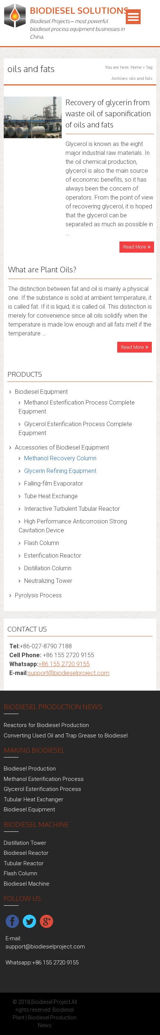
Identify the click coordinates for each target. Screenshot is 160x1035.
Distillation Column (47, 568)
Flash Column (41, 542)
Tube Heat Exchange (51, 496)
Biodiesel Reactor (26, 853)
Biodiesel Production (30, 768)
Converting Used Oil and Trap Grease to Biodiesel (66, 735)
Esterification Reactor (52, 555)
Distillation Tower (25, 843)
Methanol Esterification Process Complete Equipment (77, 407)
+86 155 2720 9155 (64, 664)
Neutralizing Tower (48, 580)
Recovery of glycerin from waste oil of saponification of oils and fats (108, 113)
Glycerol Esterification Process (42, 789)
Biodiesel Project (50, 1002)
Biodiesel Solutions (79, 10)
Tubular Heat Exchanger (33, 799)
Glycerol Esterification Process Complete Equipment (75, 429)
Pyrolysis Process (38, 595)
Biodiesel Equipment (41, 391)
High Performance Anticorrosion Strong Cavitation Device (73, 526)
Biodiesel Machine (26, 883)
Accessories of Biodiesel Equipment (62, 447)
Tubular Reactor (24, 863)
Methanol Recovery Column (60, 458)
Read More (134, 247)
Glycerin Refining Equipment (60, 470)
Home (136, 67)
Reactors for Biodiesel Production (46, 725)
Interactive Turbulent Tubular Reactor (72, 508)
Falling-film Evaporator (53, 483)
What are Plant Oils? (42, 269)
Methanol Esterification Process (44, 779)
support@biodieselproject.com (68, 673)
